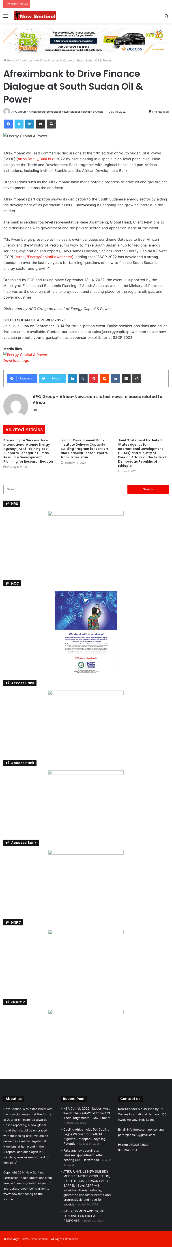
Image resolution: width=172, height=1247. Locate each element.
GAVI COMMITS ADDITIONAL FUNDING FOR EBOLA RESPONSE (84, 1215)
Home (10, 60)
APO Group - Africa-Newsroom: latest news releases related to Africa (57, 111)
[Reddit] (104, 378)
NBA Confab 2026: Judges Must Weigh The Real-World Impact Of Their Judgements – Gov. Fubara (86, 1113)
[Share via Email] (40, 124)
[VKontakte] (115, 378)
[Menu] (5, 17)
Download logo (16, 360)
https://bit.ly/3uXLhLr (36, 159)
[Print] (51, 124)
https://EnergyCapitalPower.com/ (44, 257)
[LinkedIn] (29, 124)
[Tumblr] (83, 378)
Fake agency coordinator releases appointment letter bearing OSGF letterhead (83, 1155)
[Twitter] (19, 124)
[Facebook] (8, 124)
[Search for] (166, 17)
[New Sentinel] (35, 15)
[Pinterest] (93, 378)
